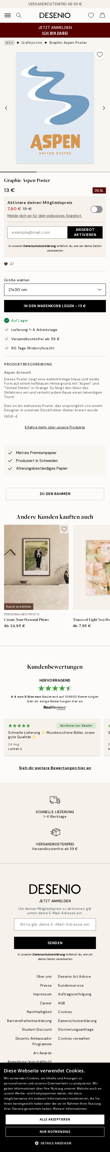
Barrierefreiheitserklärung (29, 1021)
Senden (55, 943)
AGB (61, 1003)
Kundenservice (71, 985)
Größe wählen (17, 280)
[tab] (18, 170)
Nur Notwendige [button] (55, 1131)
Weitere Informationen (70, 1108)
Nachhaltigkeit (39, 1012)
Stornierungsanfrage (76, 1029)
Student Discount (37, 1029)
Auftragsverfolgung (74, 994)
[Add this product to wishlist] (100, 54)
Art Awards (42, 1053)
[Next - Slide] (104, 108)
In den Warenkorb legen (55, 306)
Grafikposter (32, 42)
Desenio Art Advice (74, 976)
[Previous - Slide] (6, 108)
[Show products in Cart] (102, 15)
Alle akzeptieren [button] (55, 1119)
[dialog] (55, 1107)
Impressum (42, 994)
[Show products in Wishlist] (91, 15)
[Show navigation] (7, 15)
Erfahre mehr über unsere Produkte (55, 427)
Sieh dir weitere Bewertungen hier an (55, 768)
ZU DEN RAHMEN (55, 493)
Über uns (44, 976)
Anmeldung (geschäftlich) (29, 1062)
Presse (46, 985)
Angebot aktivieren (85, 232)
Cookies (65, 1012)
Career (46, 1003)
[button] (55, 1143)
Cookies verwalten (74, 1038)
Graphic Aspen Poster (68, 42)
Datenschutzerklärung (39, 246)
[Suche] (19, 15)
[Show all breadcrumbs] (9, 42)
